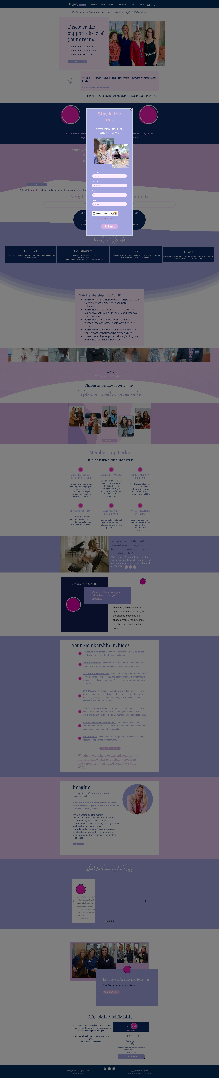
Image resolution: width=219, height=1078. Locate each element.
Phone (94, 191)
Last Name (96, 182)
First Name (96, 172)
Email (94, 200)
